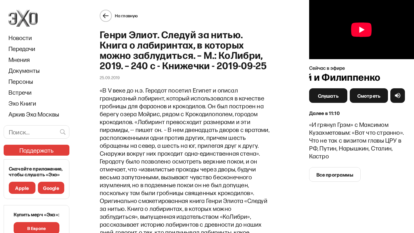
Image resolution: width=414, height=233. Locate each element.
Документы (24, 70)
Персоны (20, 81)
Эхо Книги (22, 103)
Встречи (20, 92)
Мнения (19, 59)
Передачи (21, 48)
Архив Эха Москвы (33, 114)
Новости (20, 38)
